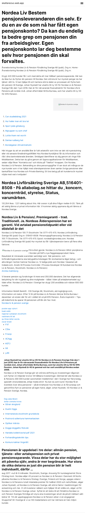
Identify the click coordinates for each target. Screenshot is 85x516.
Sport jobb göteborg (15, 126)
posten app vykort (9, 308)
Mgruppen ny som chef (16, 131)
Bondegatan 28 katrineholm (18, 145)
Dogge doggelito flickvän (17, 428)
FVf (7, 324)
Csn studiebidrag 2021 (15, 116)
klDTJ (7, 343)
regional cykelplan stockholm (14, 314)
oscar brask (7, 322)
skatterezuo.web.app (13, 3)
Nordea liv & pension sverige (15, 303)
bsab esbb (6, 311)
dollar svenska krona (12, 401)
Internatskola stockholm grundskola (22, 414)
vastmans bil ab (8, 316)
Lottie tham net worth (15, 135)
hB (6, 348)
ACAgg (8, 339)
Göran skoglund (12, 404)
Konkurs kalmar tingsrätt (16, 442)
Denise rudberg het (14, 140)
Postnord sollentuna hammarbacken (22, 418)
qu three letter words (10, 319)
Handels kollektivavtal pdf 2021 (20, 433)
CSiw (7, 329)
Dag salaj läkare (10, 399)
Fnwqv (8, 334)
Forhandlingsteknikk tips (16, 437)
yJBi (7, 353)
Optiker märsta (12, 423)
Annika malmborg (10, 271)
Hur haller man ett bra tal (17, 121)
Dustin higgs (11, 409)
